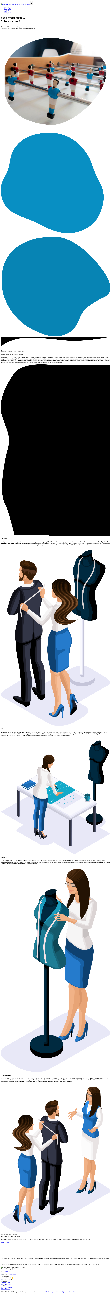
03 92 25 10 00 (8, 1272)
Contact (6, 13)
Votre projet (7, 9)
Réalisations (7, 12)
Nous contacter (12, 1274)
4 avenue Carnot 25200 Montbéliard (6, 1283)
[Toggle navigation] (31, 3)
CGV (57, 1292)
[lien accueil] (15, 4)
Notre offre (7, 10)
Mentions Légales (50, 1292)
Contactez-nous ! (5, 1242)
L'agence (6, 7)
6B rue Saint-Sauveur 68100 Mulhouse (6, 1288)
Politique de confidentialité (67, 1292)
